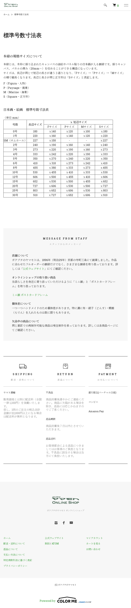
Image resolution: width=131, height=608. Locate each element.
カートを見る (93, 543)
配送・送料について (14, 543)
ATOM (55, 543)
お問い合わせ (93, 549)
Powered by (48, 601)
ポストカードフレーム (34, 295)
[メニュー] (126, 5)
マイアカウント (94, 538)
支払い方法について (14, 554)
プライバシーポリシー (15, 565)
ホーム (6, 14)
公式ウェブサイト (33, 268)
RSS (47, 543)
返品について (10, 549)
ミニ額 (16, 295)
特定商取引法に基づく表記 (17, 560)
